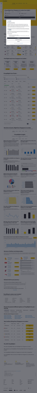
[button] (18, 38)
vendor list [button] (10, 29)
